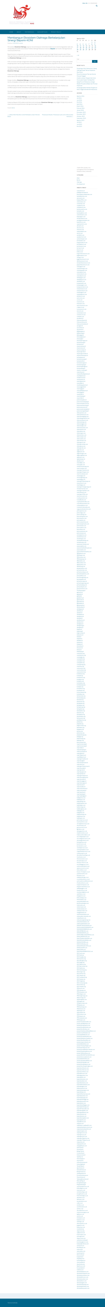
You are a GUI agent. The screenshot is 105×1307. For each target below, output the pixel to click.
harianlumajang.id (81, 364)
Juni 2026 (79, 100)
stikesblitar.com (81, 431)
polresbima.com (81, 529)
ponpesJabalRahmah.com (83, 1023)
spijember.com (80, 457)
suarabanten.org (81, 655)
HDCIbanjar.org (81, 979)
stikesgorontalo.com (82, 444)
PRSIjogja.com (80, 1001)
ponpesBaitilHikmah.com (83, 1034)
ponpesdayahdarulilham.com (84, 1060)
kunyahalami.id (80, 1268)
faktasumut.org (81, 718)
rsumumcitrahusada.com (83, 507)
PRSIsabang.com (81, 990)
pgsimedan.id (80, 599)
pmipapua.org (80, 729)
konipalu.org (80, 686)
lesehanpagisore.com (82, 1242)
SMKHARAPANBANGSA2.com (85, 951)
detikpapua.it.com (81, 279)
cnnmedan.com (81, 203)
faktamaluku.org (81, 716)
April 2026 (79, 104)
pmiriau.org (80, 731)
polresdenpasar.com (82, 516)
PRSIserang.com (81, 997)
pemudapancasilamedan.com (84, 194)
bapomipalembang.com (83, 1107)
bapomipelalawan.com (82, 1112)
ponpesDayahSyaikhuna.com (84, 1051)
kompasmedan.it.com (82, 287)
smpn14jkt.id (80, 747)
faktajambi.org (80, 703)
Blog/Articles (42, 32)
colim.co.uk (80, 1203)
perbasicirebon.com (82, 588)
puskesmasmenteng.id (83, 405)
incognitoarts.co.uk (82, 1194)
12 (83, 46)
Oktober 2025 (81, 116)
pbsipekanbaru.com (82, 568)
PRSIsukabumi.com (82, 1018)
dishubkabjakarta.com (82, 1271)
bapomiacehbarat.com (83, 1068)
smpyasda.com (80, 1142)
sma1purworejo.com (82, 488)
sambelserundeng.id (82, 1240)
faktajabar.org (80, 705)
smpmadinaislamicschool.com (84, 1127)
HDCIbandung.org (81, 970)
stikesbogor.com (81, 433)
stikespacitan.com (81, 413)
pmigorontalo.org (81, 725)
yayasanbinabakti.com (82, 901)
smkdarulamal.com (82, 909)
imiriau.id (79, 649)
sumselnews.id (81, 190)
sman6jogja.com (81, 475)
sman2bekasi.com (81, 492)
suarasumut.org (81, 668)
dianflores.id (80, 461)
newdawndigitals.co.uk (83, 892)
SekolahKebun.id (81, 1169)
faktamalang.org (81, 698)
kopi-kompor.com (81, 1234)
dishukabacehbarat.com (83, 1273)
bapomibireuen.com (82, 1073)
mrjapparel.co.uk (81, 896)
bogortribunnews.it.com (83, 253)
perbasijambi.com (81, 579)
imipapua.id (80, 644)
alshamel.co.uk (80, 1197)
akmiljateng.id (80, 625)
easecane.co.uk (81, 1190)
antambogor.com (81, 538)
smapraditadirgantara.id (83, 374)
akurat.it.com (80, 227)
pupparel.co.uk (80, 1225)
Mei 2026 (79, 102)
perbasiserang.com (82, 581)
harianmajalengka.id (82, 366)
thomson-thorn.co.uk (82, 862)
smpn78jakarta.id (81, 755)
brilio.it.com (80, 251)
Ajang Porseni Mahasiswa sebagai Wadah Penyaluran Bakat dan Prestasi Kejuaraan (87, 83)
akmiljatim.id (80, 627)
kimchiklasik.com (81, 1247)
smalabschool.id (81, 377)
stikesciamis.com (81, 438)
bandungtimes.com (82, 213)
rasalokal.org (80, 1229)
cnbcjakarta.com (81, 207)
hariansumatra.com (82, 209)
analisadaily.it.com (81, 231)
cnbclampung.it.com (82, 270)
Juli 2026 (79, 98)
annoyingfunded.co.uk (83, 840)
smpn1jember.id (81, 773)
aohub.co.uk (80, 1208)
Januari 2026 (80, 110)
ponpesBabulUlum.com (83, 1044)
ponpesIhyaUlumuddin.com (84, 1021)
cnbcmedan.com (81, 202)
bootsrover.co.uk (81, 844)
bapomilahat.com (81, 1103)
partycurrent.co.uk (82, 827)
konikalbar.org (80, 694)
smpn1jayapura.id (81, 772)
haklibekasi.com (81, 816)
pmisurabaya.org (81, 742)
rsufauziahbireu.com (82, 505)
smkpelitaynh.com (81, 918)
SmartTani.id (80, 1147)
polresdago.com (81, 512)
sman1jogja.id (80, 388)
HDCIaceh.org (80, 953)
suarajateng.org (81, 664)
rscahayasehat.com (82, 498)
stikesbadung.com (81, 422)
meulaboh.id (80, 318)
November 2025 (81, 114)
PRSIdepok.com (81, 1016)
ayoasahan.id (80, 327)
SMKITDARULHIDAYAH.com (84, 938)
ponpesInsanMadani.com (83, 1032)
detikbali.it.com (81, 281)
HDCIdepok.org (81, 975)
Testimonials (29, 32)
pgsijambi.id (80, 594)
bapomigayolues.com (82, 1075)
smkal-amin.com (81, 905)
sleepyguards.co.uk (82, 831)
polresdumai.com (81, 533)
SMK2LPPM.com (81, 949)
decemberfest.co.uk (82, 1210)
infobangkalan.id (81, 337)
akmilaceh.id (80, 622)
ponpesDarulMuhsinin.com (84, 1027)
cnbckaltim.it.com (81, 272)
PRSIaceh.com (80, 988)
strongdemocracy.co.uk (83, 823)
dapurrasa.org (80, 1231)
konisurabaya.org (81, 692)
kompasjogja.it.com (82, 285)
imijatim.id (79, 629)
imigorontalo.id (81, 633)
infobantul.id (80, 344)
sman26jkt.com (81, 464)
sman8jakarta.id (81, 375)
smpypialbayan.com (82, 1145)
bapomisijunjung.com (82, 1097)
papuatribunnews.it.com (83, 264)
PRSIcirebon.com (81, 1014)
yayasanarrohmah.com (83, 544)
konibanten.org (81, 677)
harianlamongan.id (81, 362)
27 (86, 49)
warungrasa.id (80, 1236)
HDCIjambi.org (81, 968)
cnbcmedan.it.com (81, 274)
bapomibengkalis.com (82, 1110)
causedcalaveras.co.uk (83, 1186)
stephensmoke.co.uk (82, 833)
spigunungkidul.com (82, 455)
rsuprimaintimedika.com (83, 501)
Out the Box (14, 1302)
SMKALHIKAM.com (82, 947)
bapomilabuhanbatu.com (83, 1084)
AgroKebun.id (80, 1168)
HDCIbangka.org (81, 957)
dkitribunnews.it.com (82, 261)
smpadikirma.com (81, 1121)
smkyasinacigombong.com (83, 920)
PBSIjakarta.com (81, 553)
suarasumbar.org (81, 670)
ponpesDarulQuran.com (83, 1047)
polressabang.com (81, 514)
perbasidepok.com (82, 586)
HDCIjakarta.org (81, 964)
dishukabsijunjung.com (83, 1284)
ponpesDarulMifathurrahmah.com (86, 1049)
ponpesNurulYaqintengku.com (85, 1066)
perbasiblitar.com (81, 575)
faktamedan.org (81, 696)
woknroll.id (80, 1249)
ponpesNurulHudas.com (83, 1029)
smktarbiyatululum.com (83, 914)
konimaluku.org (81, 683)
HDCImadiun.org (81, 986)
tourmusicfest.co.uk (82, 821)
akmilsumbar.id (80, 607)
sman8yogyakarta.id (82, 385)
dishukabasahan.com (82, 1279)
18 (80, 48)
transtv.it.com (80, 301)
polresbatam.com (81, 525)
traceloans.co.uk (81, 857)
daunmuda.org (80, 1264)
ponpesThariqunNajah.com (84, 1045)
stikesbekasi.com (81, 429)
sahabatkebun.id (81, 1173)
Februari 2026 (80, 108)
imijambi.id (79, 638)
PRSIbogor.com (81, 1010)
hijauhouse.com (81, 1266)
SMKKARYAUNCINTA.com (84, 946)
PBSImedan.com (81, 557)
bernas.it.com (80, 248)
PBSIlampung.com (81, 559)
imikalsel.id (79, 642)
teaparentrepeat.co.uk (83, 884)
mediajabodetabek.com (83, 220)
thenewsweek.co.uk (82, 859)
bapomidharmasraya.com (83, 1094)
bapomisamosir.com (82, 1088)
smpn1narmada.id (81, 790)
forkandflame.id (81, 1260)
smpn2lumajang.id (81, 749)
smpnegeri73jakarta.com (83, 1140)
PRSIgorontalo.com (82, 1003)
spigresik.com (80, 450)
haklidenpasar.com (82, 803)
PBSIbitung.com (81, 566)
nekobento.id (80, 1245)
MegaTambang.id (81, 1184)
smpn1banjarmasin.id (82, 762)
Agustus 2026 (80, 96)
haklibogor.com (81, 818)
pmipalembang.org (81, 735)
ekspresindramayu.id (82, 355)
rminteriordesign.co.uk (83, 1212)
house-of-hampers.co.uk (83, 872)
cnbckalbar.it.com (81, 276)
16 (95, 46)
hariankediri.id (80, 361)
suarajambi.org (81, 659)
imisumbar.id (80, 646)
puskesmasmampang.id (83, 401)
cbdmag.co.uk (80, 1221)
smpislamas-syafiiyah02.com (84, 1125)
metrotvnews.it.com (82, 305)
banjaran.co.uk (80, 1219)
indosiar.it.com (80, 303)
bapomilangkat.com (82, 1086)
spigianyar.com (80, 451)
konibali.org (80, 675)
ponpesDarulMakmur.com (83, 1064)
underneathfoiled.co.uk (83, 866)
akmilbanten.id (80, 620)
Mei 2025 (79, 126)
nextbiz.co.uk (80, 1205)
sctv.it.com (79, 300)
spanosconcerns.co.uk (83, 868)
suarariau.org (80, 666)
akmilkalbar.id (80, 614)
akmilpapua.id (80, 609)
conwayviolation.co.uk (83, 849)
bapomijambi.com (81, 1120)
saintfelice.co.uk (81, 894)
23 (95, 48)
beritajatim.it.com (81, 244)
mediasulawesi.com (82, 218)
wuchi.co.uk (80, 1216)
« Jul (78, 55)
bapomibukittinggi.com (82, 1099)
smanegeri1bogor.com (83, 472)
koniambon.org (81, 688)
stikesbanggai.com (81, 424)
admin (21, 43)
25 (80, 49)
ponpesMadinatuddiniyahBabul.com (86, 1031)
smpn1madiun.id (81, 786)
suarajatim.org (80, 662)
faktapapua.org (81, 714)
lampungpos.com (81, 216)
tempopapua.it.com (82, 294)
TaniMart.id (80, 1157)
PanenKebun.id (81, 1177)
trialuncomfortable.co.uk (83, 834)
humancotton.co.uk (82, 890)
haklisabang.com (81, 801)
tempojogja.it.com (81, 292)
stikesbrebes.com (81, 435)
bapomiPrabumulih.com (83, 1108)
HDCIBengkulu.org (82, 960)
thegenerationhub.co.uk (83, 886)
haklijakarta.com (81, 797)
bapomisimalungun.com (83, 1090)
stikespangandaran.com (83, 418)
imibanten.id (80, 635)
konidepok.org (80, 690)
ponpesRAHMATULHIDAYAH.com (86, 1055)
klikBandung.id (80, 333)
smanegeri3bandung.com (83, 481)
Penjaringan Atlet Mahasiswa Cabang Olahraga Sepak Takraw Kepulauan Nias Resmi (87, 70)
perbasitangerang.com (83, 583)
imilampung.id (80, 651)
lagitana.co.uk (80, 1214)
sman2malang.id (81, 396)
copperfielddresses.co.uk (83, 851)
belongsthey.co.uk (81, 842)
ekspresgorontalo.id (82, 353)
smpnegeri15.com (81, 1134)
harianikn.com (80, 211)
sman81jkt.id (80, 394)
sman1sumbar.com (82, 468)
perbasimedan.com (82, 570)
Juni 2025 (79, 124)
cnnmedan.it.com (81, 313)
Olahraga (79, 182)
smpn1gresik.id (81, 770)
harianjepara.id (81, 357)
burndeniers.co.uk (81, 846)
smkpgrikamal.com (81, 912)
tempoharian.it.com (82, 288)
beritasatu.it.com (81, 246)
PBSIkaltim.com (81, 561)
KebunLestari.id (81, 1155)
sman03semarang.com (83, 466)
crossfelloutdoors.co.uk (83, 879)
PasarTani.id (80, 1160)
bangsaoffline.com (81, 200)
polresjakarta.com (81, 511)
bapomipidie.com (81, 1077)
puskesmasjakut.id (81, 400)
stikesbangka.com (81, 425)
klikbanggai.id (80, 335)
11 (80, 46)
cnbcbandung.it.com (82, 268)
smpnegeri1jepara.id (82, 775)
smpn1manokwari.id (82, 788)
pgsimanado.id (80, 605)
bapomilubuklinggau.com (83, 1105)
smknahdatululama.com (83, 921)
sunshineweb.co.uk (82, 1206)
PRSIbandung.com (81, 1007)
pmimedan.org (80, 733)
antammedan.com (81, 542)
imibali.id (79, 636)
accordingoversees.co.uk (83, 838)
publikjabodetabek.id (82, 192)
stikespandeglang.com (83, 416)
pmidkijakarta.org (81, 720)
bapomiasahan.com (82, 1081)
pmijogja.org (80, 736)
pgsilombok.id (80, 601)
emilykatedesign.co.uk (83, 877)
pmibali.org (79, 722)
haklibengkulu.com (81, 809)
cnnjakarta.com (81, 205)
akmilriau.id (80, 611)
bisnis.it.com (80, 250)
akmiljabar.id (80, 624)
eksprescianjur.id (81, 350)
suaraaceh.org (80, 653)
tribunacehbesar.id (82, 322)
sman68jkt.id (80, 383)
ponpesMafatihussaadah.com (84, 1038)
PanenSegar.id (80, 1158)
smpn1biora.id (80, 764)
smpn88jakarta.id (81, 757)
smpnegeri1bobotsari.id (83, 766)
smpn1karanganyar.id (82, 777)
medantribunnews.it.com (83, 263)
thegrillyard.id (80, 1258)
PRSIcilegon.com (81, 994)
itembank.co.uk (81, 1218)
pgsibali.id (79, 596)
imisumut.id (80, 648)
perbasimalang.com (82, 585)
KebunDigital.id (81, 1164)
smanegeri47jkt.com (82, 494)
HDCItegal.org (81, 981)
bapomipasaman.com (82, 1095)
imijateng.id (80, 631)
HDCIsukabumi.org (82, 977)
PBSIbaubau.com (81, 564)
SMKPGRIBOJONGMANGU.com (85, 934)
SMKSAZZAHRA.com (82, 942)
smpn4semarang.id (82, 746)
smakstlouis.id (80, 372)
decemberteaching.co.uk (83, 855)
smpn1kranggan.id (81, 781)
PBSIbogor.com (81, 555)
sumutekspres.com (82, 214)
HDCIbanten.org (81, 958)
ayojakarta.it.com (81, 237)
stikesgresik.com (81, 448)
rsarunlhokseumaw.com (83, 503)
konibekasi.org (80, 673)
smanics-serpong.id (82, 370)
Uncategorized (81, 184)
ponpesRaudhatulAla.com (83, 1040)
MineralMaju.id (81, 1181)
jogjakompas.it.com (82, 255)
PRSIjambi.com (81, 1005)
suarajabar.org (80, 661)
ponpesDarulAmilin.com (83, 1062)
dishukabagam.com (82, 1282)
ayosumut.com (80, 198)
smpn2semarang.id (82, 744)
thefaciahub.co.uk (81, 899)
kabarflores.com (81, 222)
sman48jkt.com (81, 462)
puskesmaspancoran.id (83, 403)
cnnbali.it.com (80, 316)
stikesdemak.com (81, 440)
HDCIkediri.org (81, 984)
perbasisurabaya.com (82, 572)
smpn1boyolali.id (81, 768)
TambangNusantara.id (82, 1179)
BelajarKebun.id (81, 1171)
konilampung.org (81, 685)
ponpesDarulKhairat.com (83, 1025)
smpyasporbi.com (81, 1144)
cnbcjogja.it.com (81, 266)
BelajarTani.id (80, 1151)
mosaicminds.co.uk (82, 1201)
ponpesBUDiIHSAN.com (83, 1058)
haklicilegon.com (81, 805)
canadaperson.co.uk (82, 847)
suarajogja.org (80, 657)
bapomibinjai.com (81, 1092)
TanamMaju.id (80, 1166)
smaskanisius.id (81, 379)
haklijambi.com (80, 812)
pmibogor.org (80, 740)
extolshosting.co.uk (82, 1192)
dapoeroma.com (81, 1238)
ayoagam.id (80, 325)
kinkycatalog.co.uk (81, 897)
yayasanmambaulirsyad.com (84, 548)
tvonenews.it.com (81, 309)
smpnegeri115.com (82, 1132)
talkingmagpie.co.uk (82, 888)
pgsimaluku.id (80, 603)
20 (86, 48)
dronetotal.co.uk (81, 825)
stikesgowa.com (81, 446)
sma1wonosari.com (82, 496)
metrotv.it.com (81, 298)
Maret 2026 (80, 106)
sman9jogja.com (81, 479)
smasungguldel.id (81, 387)
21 (89, 48)
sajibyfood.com (81, 1232)
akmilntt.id (79, 612)
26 (83, 49)
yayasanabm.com (81, 549)
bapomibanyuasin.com (82, 1101)
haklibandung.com (81, 814)
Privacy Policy (56, 32)
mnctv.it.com (80, 311)
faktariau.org (80, 712)
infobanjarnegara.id (82, 340)
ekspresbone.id (81, 348)
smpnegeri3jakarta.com (83, 1138)
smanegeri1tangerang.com (84, 487)
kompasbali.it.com (81, 283)
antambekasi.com (81, 536)
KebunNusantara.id (82, 1162)
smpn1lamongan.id (82, 783)
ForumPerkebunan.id (82, 1175)
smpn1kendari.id (81, 779)
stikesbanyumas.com (82, 427)
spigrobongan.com (81, 453)
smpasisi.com (80, 1123)
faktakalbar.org (81, 710)
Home (11, 32)
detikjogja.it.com (81, 277)
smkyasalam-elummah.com (84, 916)
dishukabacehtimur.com (83, 1275)
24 (77, 49)
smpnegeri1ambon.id (82, 759)
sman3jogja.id (80, 392)
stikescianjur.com (81, 437)
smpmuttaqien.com (82, 1131)
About (19, 32)
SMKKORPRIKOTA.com (83, 936)
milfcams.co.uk (80, 1199)
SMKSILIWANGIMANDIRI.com (85, 927)
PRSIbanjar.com (81, 1020)
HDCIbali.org (80, 955)
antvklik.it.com (80, 235)
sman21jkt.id (80, 398)
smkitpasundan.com (82, 910)
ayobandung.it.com (82, 239)
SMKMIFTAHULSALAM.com (84, 925)
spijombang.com (81, 459)
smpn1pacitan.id (81, 792)
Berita (13, 107)
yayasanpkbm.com (81, 546)
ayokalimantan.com (82, 196)
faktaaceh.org (80, 701)
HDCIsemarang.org (82, 983)
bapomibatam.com (81, 1116)
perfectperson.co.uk (82, 820)
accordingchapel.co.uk (83, 836)
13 (86, 46)
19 (83, 48)
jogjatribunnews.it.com (83, 259)
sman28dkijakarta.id (82, 390)
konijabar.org (80, 679)
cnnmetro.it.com (81, 314)
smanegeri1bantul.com (83, 470)
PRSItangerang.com (82, 995)
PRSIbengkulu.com (82, 999)
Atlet (78, 178)
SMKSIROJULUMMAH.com (84, 940)
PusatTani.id (80, 1149)
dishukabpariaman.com (83, 1286)
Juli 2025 (79, 122)
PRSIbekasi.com (81, 1008)
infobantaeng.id (81, 342)
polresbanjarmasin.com (83, 524)
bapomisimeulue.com (82, 1079)
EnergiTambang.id (81, 1182)
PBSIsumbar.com (81, 562)
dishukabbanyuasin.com (83, 1288)
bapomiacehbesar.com (83, 1070)
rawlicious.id (80, 1269)
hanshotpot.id (80, 1253)
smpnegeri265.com (82, 1136)
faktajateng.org (81, 707)
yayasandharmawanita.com (84, 551)
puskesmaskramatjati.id (83, 409)
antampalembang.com (82, 540)
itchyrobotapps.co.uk (82, 1195)
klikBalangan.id (80, 331)
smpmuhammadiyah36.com (84, 1129)
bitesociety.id (80, 1255)
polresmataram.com (82, 531)
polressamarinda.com (82, 522)
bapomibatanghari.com (83, 1118)
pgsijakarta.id (80, 598)
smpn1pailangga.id (81, 796)
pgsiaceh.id (80, 592)
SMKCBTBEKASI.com (82, 931)
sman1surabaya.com (82, 474)
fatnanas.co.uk (81, 875)
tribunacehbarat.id (82, 320)
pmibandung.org (81, 738)
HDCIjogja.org (80, 962)
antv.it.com (80, 233)
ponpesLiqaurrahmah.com (83, 1042)
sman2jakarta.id (81, 381)
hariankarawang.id (82, 359)
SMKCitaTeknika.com (82, 944)
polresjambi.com (81, 520)
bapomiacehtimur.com (82, 1071)
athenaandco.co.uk (82, 1223)
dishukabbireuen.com (82, 1277)
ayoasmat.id (80, 329)
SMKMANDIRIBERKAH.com (84, 929)
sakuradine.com (81, 1251)
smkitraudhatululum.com (83, 923)
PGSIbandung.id (81, 590)
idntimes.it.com (81, 296)
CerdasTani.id (80, 1153)
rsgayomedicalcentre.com (84, 509)
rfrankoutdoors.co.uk (82, 883)
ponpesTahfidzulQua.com (83, 1053)
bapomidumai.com (81, 1114)
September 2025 (81, 118)
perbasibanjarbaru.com (83, 573)
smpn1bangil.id (80, 760)
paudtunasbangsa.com (83, 903)
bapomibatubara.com (82, 1083)
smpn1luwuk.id (80, 784)
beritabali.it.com (81, 240)
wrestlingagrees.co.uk (83, 864)
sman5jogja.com (81, 485)
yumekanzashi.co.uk (82, 873)
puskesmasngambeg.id (83, 411)
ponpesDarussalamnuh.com (84, 1057)
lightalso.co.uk (80, 829)
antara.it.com (80, 229)
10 (77, 46)
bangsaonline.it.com (82, 242)
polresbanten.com (81, 518)
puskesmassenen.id (82, 407)
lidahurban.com (81, 1227)
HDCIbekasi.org (81, 973)
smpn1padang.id (81, 794)
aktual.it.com (80, 226)
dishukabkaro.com (81, 1280)
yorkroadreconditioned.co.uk (85, 881)
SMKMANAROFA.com (83, 933)
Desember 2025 (81, 112)
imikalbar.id (80, 640)
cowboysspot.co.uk (82, 853)
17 (77, 48)
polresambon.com (81, 527)
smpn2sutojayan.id (82, 751)
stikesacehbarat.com (82, 420)
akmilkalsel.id (80, 616)
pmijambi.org (80, 723)
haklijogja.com (80, 810)
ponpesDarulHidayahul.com (84, 1036)
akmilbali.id (79, 618)
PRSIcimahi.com (81, 1012)
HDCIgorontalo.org (82, 966)
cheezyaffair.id (81, 1262)
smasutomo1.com (81, 483)
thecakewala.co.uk (82, 860)
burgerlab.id (80, 1256)
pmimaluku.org (80, 727)
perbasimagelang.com (82, 577)
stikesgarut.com (81, 442)
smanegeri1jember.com (83, 490)
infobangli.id (80, 338)
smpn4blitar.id (80, 753)
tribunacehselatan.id (82, 324)
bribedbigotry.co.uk (82, 1188)
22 (92, 48)
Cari (78, 59)
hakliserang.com (81, 807)
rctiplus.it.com (80, 307)
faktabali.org (80, 699)
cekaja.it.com (80, 257)
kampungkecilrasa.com (83, 1243)
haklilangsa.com (81, 799)
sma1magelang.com (82, 477)
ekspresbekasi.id (81, 346)
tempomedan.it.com (82, 290)
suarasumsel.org (81, 672)
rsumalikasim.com (81, 499)
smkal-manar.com (81, 907)
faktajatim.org (80, 709)
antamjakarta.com (81, 535)
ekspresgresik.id (81, 351)
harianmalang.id (81, 368)
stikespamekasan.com (82, 414)
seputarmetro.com (82, 224)
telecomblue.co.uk (82, 870)
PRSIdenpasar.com (82, 992)
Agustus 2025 (80, 120)
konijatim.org (80, 681)
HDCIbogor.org (81, 971)
